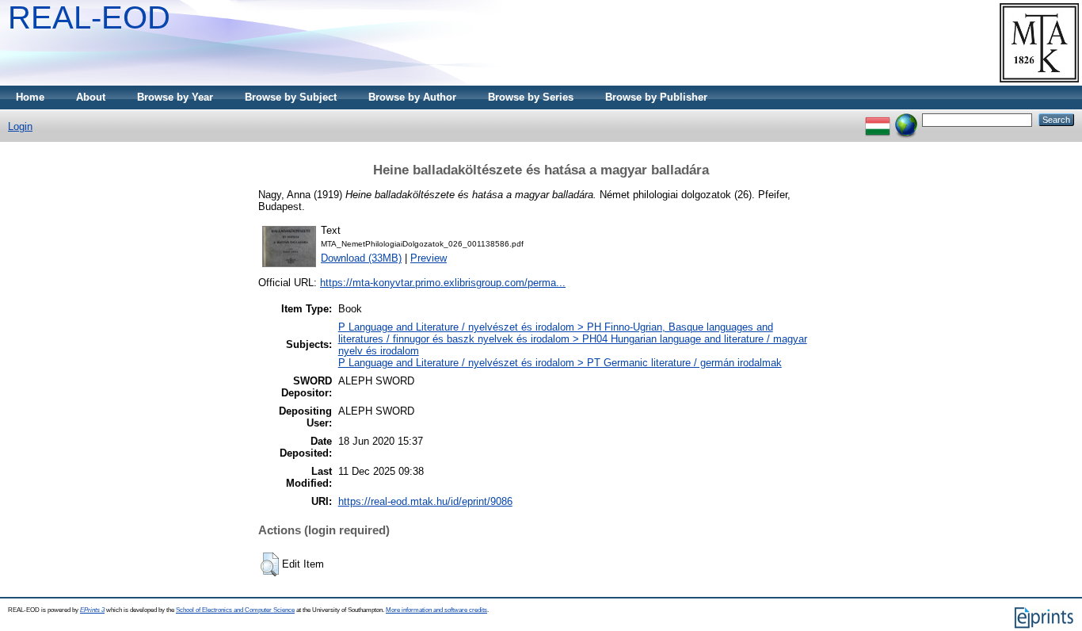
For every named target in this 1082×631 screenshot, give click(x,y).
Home (30, 97)
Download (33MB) (361, 258)
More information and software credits (436, 610)
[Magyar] (877, 119)
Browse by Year (175, 97)
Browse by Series (530, 97)
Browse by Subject (291, 97)
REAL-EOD (89, 17)
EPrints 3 (92, 610)
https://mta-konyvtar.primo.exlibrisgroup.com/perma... (443, 283)
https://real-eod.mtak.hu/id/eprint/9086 (425, 501)
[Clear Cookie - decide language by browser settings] (906, 119)
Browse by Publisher (656, 97)
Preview (428, 258)
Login (20, 126)
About (90, 97)
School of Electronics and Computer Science (235, 610)
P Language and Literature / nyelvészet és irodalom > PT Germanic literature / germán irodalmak (560, 363)
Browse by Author (412, 97)
